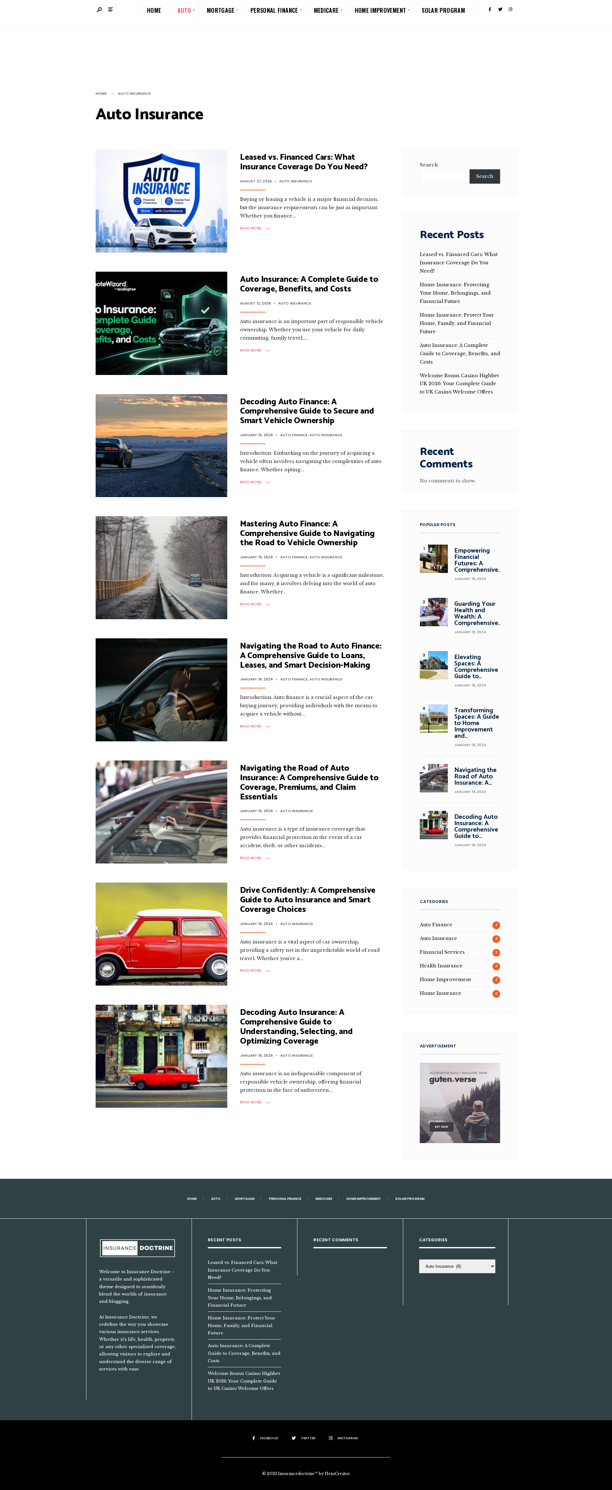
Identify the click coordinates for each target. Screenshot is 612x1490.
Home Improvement (445, 979)
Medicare (324, 1198)
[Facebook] (490, 9)
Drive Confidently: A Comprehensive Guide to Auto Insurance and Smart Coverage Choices (307, 900)
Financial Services (442, 952)
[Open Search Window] (100, 10)
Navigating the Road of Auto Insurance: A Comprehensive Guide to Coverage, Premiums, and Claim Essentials (309, 782)
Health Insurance (441, 966)
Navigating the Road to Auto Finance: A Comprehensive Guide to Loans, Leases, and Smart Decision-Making (311, 655)
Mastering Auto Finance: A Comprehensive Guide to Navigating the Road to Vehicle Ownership (307, 533)
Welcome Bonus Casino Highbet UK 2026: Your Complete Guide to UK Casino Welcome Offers (459, 384)
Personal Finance (285, 1198)
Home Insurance (440, 993)
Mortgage (245, 1198)
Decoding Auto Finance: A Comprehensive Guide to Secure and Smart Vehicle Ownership (307, 411)
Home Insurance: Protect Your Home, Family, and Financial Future (457, 323)
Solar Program (410, 1198)
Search (429, 165)
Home (101, 93)
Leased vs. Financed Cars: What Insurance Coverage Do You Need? (304, 162)
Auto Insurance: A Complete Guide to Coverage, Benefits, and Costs (309, 284)
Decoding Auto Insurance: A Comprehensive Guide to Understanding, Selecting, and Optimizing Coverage (296, 1027)
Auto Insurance (295, 181)
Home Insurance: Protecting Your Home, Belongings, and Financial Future (455, 293)
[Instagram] (510, 9)
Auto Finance (294, 434)
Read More (256, 228)
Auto (216, 1198)
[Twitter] (500, 9)
